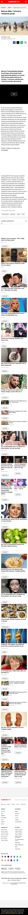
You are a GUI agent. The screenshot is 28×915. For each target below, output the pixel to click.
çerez (2, 910)
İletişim (13, 804)
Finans (16, 815)
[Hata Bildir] (14, 883)
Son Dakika (3, 817)
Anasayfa (3, 7)
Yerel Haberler (18, 821)
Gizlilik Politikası (18, 831)
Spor (2, 813)
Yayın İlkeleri (23, 804)
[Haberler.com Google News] (2, 856)
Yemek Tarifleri (4, 840)
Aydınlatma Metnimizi (11, 913)
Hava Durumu (4, 829)
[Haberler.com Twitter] (8, 856)
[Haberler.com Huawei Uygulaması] (18, 868)
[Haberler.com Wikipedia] (5, 860)
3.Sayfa (2, 821)
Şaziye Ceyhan (12, 210)
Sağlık (16, 811)
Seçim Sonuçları (4, 834)
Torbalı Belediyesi (5, 214)
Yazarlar (17, 819)
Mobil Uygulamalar (19, 844)
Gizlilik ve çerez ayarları (7, 883)
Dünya (2, 823)
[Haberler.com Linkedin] (14, 856)
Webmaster (17, 842)
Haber (9, 880)
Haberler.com (4, 827)
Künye (17, 804)
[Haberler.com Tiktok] (11, 860)
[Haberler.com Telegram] (14, 860)
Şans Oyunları (4, 836)
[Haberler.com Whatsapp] (17, 856)
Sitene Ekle (17, 849)
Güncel (9, 7)
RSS (16, 846)
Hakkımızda (3, 804)
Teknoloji (17, 813)
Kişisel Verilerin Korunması (18, 836)
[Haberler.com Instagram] (11, 856)
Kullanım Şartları (18, 829)
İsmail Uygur (12, 214)
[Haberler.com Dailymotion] (17, 860)
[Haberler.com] (6, 799)
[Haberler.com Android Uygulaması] (11, 868)
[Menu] (2, 2)
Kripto (2, 819)
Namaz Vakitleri (4, 831)
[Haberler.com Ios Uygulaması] (4, 868)
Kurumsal (17, 827)
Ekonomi (3, 811)
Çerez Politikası (18, 834)
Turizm (16, 817)
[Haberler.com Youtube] (8, 860)
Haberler (3, 809)
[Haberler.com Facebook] (5, 856)
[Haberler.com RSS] (2, 860)
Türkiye (18, 214)
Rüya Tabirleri (4, 838)
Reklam (8, 804)
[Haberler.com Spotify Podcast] (20, 856)
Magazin (3, 815)
